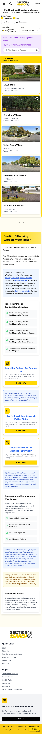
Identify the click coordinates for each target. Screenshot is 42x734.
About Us (5, 663)
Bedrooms (23, 22)
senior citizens (26, 278)
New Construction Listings (12, 654)
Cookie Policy (7, 680)
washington (12, 31)
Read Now (21, 383)
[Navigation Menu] (3, 4)
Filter (8, 22)
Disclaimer (6, 683)
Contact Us (6, 660)
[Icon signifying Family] (4, 79)
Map (36, 729)
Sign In (37, 3)
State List (5, 651)
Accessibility (7, 686)
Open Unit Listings (9, 657)
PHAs (17, 18)
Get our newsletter (23, 291)
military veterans (12, 278)
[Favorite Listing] (37, 68)
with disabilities (20, 280)
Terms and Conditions (10, 674)
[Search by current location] (36, 50)
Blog (4, 648)
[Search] (10, 4)
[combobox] (30, 30)
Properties (8, 18)
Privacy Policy (7, 677)
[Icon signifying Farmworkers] (7, 79)
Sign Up (21, 718)
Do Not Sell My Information (12, 689)
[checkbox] (2, 18)
